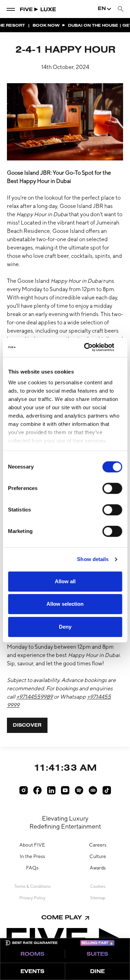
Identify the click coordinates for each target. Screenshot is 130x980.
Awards (98, 867)
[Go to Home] (38, 9)
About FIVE (32, 845)
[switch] (112, 488)
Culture (97, 856)
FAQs (32, 867)
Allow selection (65, 604)
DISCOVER (27, 726)
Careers (97, 845)
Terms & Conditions (32, 886)
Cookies (97, 886)
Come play (61, 917)
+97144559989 (34, 696)
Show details (93, 559)
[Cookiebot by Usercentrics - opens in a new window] (92, 347)
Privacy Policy (32, 897)
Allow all (65, 581)
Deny (65, 627)
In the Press (32, 856)
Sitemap (97, 897)
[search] (120, 9)
